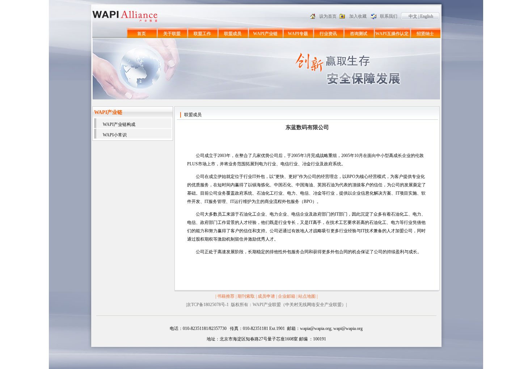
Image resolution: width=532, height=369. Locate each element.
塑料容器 (122, 311)
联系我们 (388, 16)
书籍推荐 (226, 296)
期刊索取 (246, 296)
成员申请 (266, 296)
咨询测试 (358, 33)
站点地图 (307, 296)
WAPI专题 (298, 33)
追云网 (154, 311)
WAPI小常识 (115, 134)
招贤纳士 (425, 33)
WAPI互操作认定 (392, 33)
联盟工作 (202, 33)
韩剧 (166, 311)
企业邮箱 (286, 296)
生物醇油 (139, 311)
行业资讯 (328, 33)
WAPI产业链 (265, 33)
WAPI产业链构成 (119, 124)
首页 (141, 33)
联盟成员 (232, 33)
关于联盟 (172, 33)
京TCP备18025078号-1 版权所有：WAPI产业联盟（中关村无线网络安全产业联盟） (266, 304)
